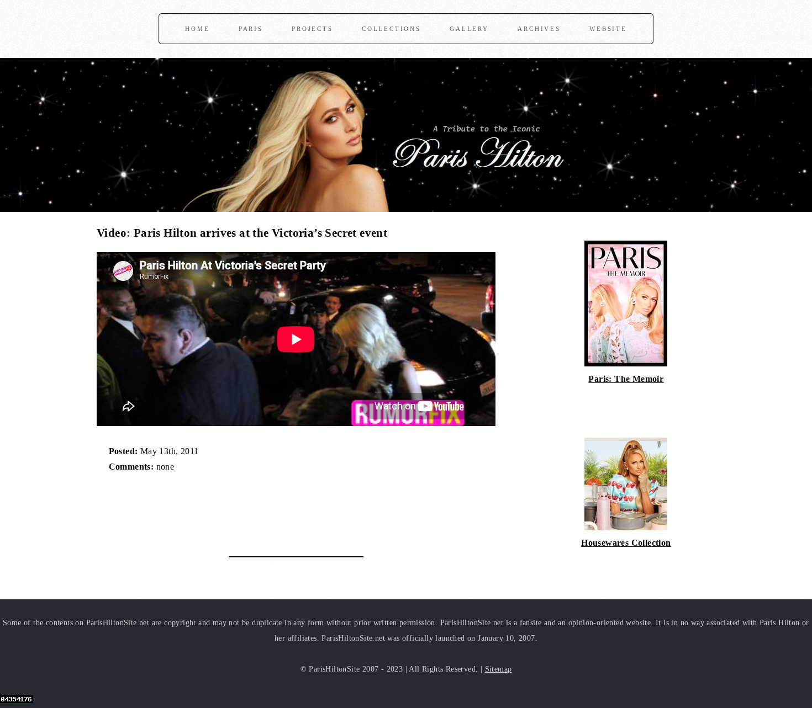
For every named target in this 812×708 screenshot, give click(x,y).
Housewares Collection (626, 542)
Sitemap (498, 668)
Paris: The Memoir (625, 379)
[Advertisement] (226, 508)
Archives (539, 28)
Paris (251, 28)
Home (197, 28)
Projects (312, 28)
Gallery (469, 28)
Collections (391, 28)
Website (608, 28)
